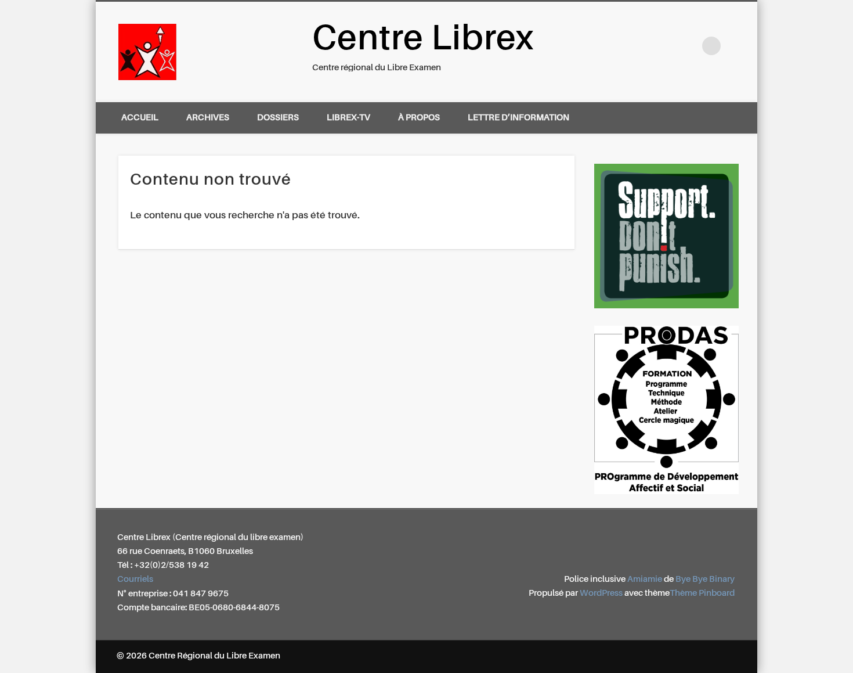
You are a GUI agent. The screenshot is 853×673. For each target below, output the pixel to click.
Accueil (139, 117)
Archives (207, 117)
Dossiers (278, 117)
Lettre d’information (518, 117)
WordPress (601, 593)
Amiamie (644, 579)
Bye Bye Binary (705, 579)
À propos (419, 117)
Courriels (135, 579)
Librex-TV (348, 117)
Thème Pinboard (702, 593)
